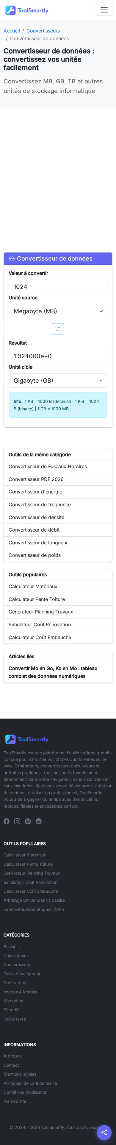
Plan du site (15, 1101)
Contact (11, 1065)
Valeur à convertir (28, 273)
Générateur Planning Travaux (32, 873)
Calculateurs (16, 955)
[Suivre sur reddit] (39, 821)
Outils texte (15, 1018)
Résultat (18, 343)
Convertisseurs (18, 964)
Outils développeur (22, 973)
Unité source (23, 297)
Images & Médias (20, 991)
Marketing (13, 1000)
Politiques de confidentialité (30, 1083)
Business (12, 946)
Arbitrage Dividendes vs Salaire (34, 900)
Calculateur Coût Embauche (31, 891)
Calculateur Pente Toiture (28, 864)
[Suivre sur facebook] (7, 821)
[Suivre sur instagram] (17, 821)
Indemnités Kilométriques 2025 (34, 909)
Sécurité (12, 1009)
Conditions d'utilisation (25, 1092)
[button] (104, 1132)
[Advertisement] (58, 173)
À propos (12, 1055)
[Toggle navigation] (104, 10)
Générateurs (15, 982)
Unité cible (20, 367)
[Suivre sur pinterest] (28, 821)
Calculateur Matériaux (25, 854)
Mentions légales (20, 1074)
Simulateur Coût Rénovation (30, 882)
